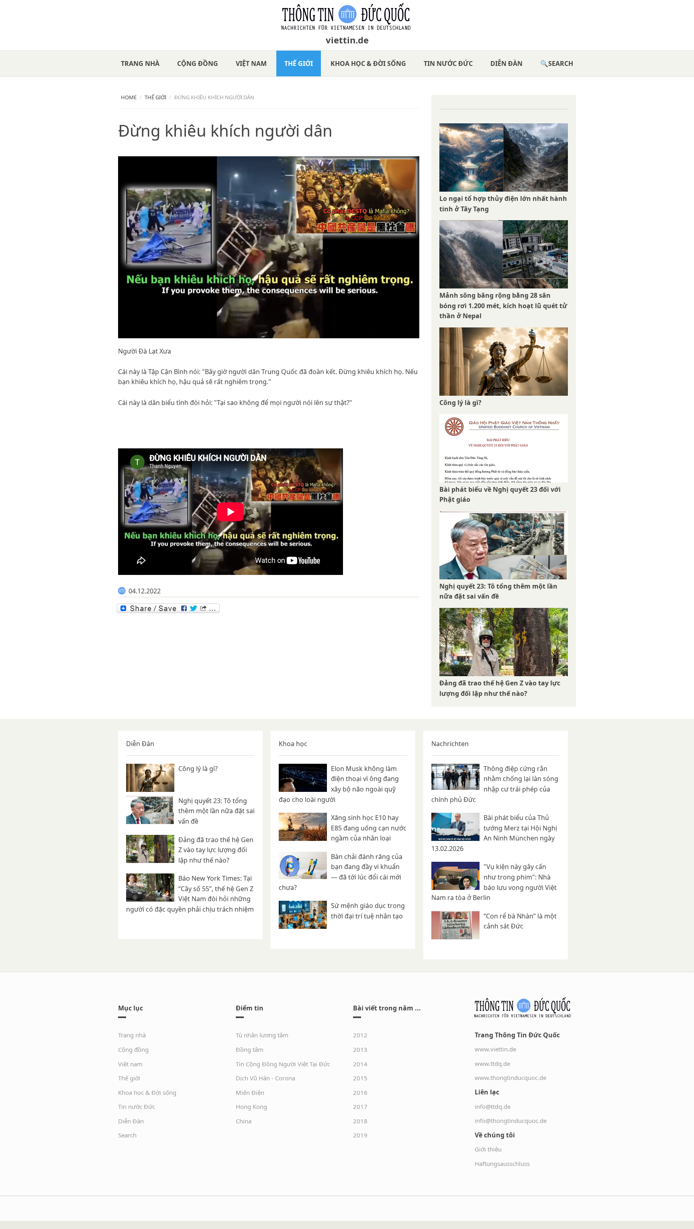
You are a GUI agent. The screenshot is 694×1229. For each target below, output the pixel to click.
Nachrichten (450, 743)
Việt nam (251, 63)
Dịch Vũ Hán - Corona (265, 1078)
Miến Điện (250, 1092)
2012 (360, 1035)
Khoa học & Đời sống (368, 63)
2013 (360, 1049)
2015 (360, 1078)
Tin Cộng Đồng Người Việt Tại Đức (283, 1064)
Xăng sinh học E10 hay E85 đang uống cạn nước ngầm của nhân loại (368, 828)
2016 (360, 1092)
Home (129, 97)
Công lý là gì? (460, 402)
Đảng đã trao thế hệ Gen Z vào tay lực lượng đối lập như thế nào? (215, 850)
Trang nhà (140, 63)
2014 (360, 1064)
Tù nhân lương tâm (262, 1035)
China (243, 1121)
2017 (360, 1106)
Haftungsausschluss (502, 1163)
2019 (360, 1135)
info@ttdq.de (492, 1106)
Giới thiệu (488, 1149)
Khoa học (293, 743)
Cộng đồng (197, 63)
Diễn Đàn (506, 63)
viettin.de (347, 39)
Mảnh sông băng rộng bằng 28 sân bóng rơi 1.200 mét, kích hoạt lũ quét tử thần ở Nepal (503, 305)
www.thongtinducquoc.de (510, 1078)
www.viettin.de (495, 1049)
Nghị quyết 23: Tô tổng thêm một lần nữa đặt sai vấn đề (216, 811)
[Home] (347, 16)
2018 (360, 1121)
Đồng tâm (249, 1049)
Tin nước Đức (448, 63)
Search (560, 63)
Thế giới (298, 63)
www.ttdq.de (492, 1063)
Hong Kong (251, 1106)
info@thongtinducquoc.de (511, 1121)
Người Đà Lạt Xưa (144, 351)
